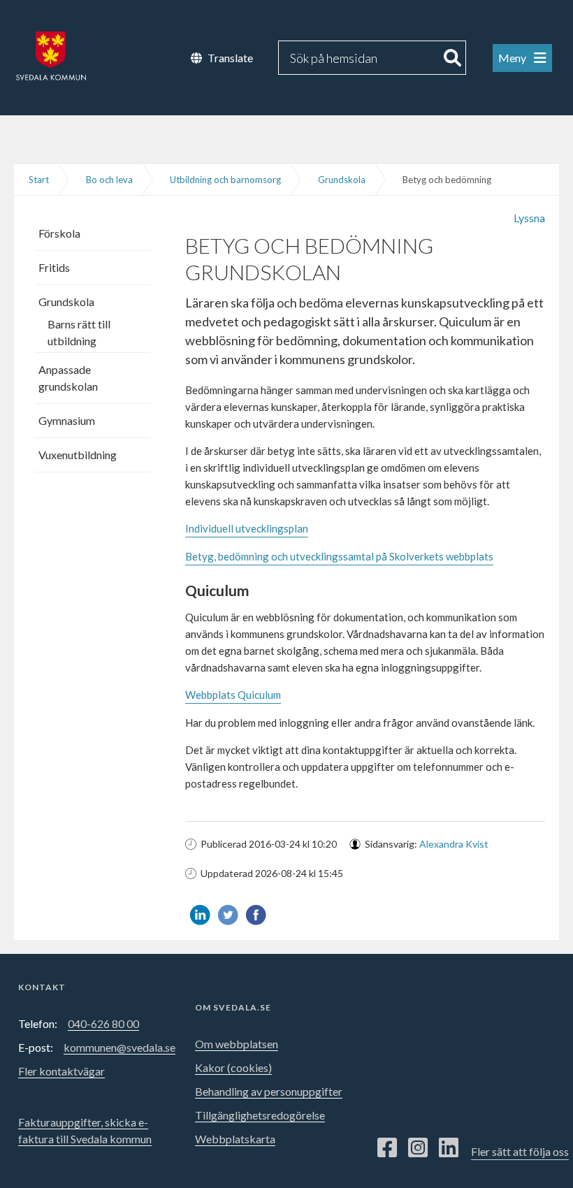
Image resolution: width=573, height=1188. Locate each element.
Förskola (59, 233)
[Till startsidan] (43, 47)
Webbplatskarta (235, 1138)
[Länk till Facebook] (387, 1148)
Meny (513, 57)
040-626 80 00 (103, 1023)
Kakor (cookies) (233, 1067)
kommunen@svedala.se (119, 1047)
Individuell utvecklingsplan (246, 528)
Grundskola (341, 179)
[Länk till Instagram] (417, 1148)
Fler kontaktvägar (61, 1071)
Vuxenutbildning (77, 454)
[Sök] (453, 58)
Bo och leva (109, 179)
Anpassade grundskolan (68, 378)
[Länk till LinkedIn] (448, 1148)
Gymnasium (66, 420)
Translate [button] (230, 57)
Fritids (54, 267)
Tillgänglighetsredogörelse (260, 1115)
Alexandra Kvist (453, 844)
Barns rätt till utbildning (79, 332)
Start (39, 179)
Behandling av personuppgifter (268, 1091)
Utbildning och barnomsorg (225, 179)
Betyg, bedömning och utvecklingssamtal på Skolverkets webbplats (339, 556)
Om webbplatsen (236, 1043)
